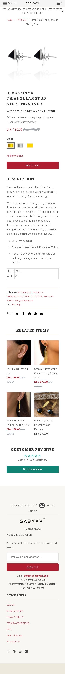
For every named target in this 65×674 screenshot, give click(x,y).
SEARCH (11, 605)
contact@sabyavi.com (36, 575)
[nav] (9, 3)
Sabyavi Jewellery (24, 300)
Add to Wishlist (15, 155)
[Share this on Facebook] (22, 313)
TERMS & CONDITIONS (18, 623)
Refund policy (13, 641)
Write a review (32, 469)
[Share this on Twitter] (17, 313)
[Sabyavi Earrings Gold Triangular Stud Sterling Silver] (33, 59)
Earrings (16, 304)
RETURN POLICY (15, 611)
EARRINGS (37, 292)
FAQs (9, 629)
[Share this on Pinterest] (29, 313)
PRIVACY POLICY (15, 617)
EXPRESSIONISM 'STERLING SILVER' (24, 296)
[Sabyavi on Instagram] (20, 651)
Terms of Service (14, 635)
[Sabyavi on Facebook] (8, 651)
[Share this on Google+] (35, 313)
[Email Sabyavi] (26, 651)
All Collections (24, 292)
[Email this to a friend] (41, 313)
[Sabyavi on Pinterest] (14, 651)
